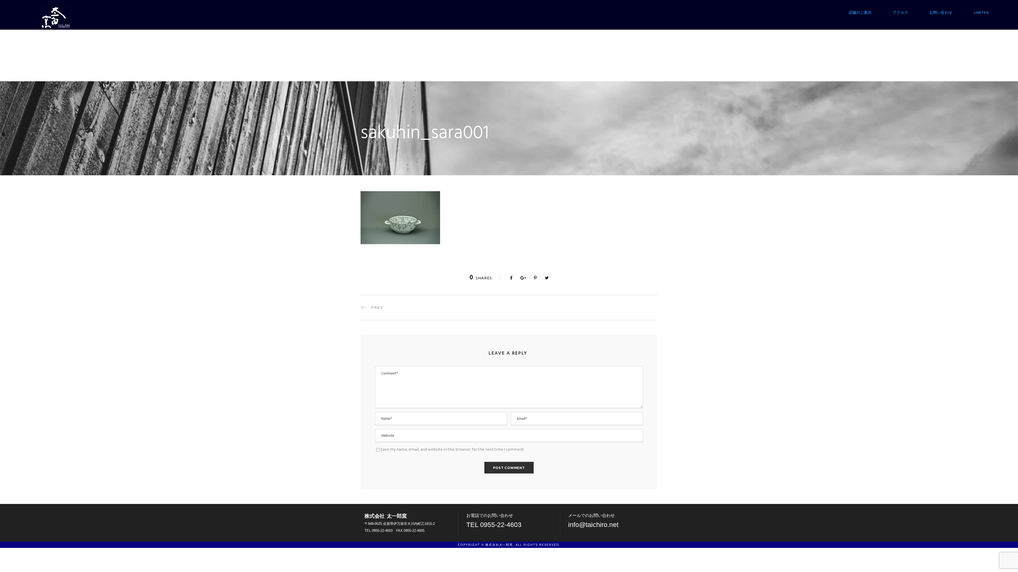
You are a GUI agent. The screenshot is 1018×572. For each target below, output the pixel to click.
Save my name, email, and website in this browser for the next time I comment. (452, 449)
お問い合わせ (941, 13)
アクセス (900, 13)
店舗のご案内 (860, 13)
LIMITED (981, 13)
